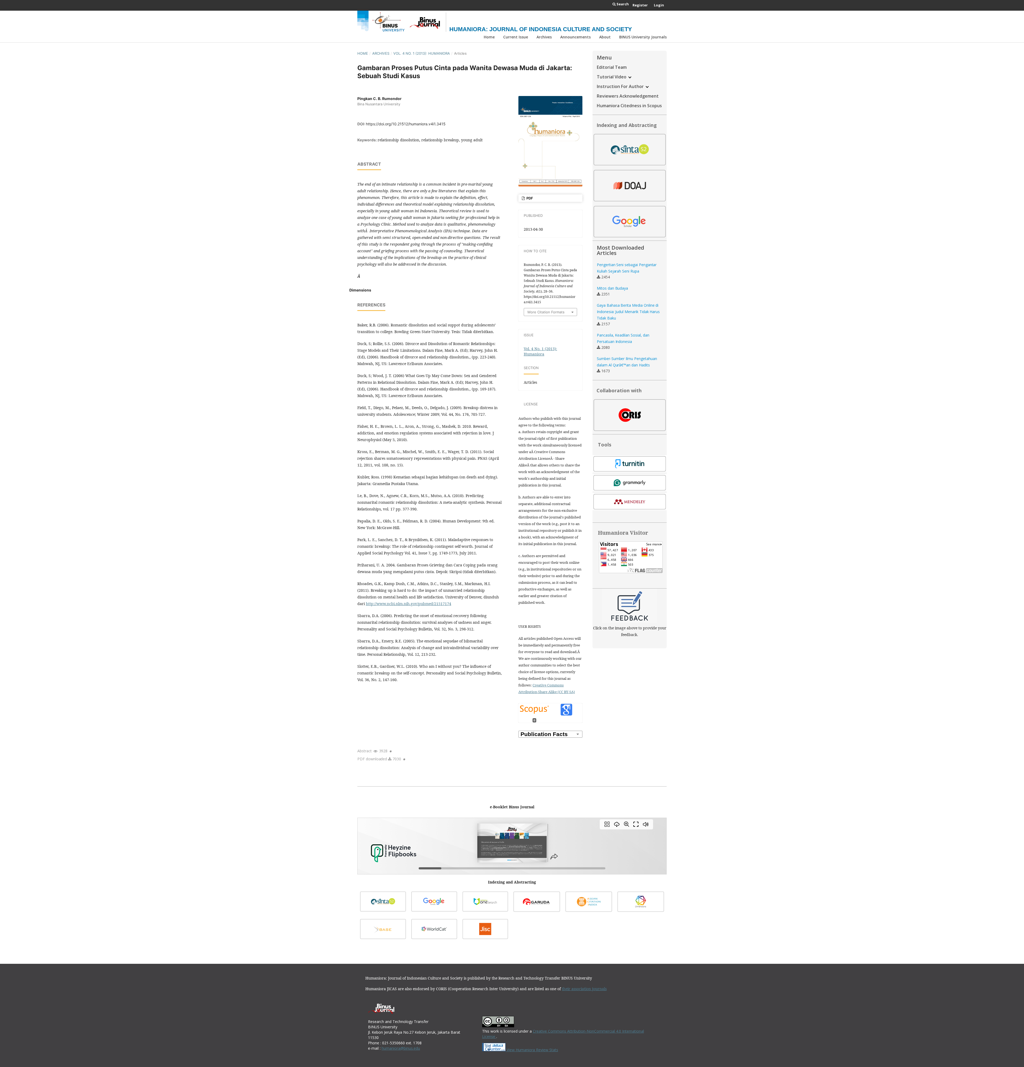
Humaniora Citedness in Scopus (629, 105)
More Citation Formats (546, 312)
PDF (529, 198)
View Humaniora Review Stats (532, 1049)
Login (659, 5)
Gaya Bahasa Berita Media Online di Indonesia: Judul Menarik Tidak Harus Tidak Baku (628, 312)
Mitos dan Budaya (612, 288)
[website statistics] (494, 1049)
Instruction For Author (621, 86)
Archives (544, 36)
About (605, 36)
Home (489, 36)
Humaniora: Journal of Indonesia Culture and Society (540, 29)
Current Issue (515, 36)
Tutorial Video (612, 76)
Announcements (575, 36)
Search (622, 4)
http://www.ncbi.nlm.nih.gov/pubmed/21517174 (408, 603)
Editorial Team (612, 67)
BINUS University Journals (643, 36)
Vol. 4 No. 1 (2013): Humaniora (421, 53)
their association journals (584, 988)
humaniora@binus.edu (401, 1048)
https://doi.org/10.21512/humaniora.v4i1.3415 (406, 124)
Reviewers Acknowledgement (628, 96)
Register (640, 5)
